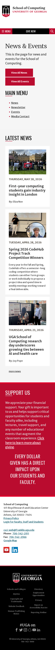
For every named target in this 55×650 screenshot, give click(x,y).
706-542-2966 (18, 537)
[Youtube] (34, 630)
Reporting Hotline (38, 612)
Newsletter (18, 107)
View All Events (20, 81)
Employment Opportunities (39, 594)
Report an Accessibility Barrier (39, 606)
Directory (38, 589)
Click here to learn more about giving (24, 442)
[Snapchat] (30, 630)
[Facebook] (16, 630)
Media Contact (20, 116)
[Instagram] (25, 630)
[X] (21, 630)
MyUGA (16, 594)
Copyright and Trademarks (16, 600)
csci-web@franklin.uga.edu (19, 530)
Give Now (31, 31)
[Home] (27, 13)
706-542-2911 (20, 533)
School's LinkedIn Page (15, 550)
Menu (8, 31)
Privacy (38, 600)
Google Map (10, 540)
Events (15, 112)
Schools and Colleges (16, 589)
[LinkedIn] (38, 630)
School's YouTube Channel (6, 550)
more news (15, 371)
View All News (19, 72)
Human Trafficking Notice (16, 612)
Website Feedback (16, 606)
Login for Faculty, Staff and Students (24, 521)
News (14, 103)
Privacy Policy (11, 518)
